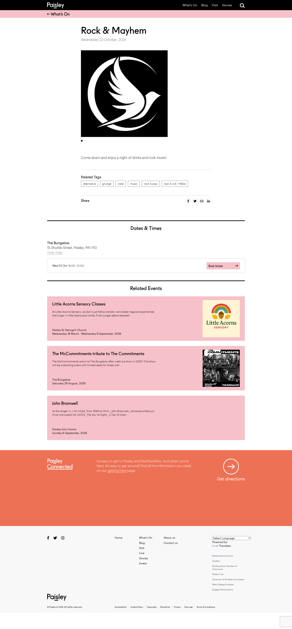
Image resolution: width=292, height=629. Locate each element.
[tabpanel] (124, 93)
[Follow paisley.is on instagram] (62, 538)
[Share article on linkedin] (208, 200)
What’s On (189, 5)
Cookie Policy (136, 607)
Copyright (151, 607)
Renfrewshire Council (222, 556)
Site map (188, 607)
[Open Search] (242, 5)
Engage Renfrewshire (222, 589)
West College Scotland (223, 584)
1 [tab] (82, 141)
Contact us (171, 542)
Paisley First (217, 574)
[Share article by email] (201, 200)
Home (119, 537)
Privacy (177, 607)
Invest (143, 563)
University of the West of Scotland (228, 579)
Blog (204, 5)
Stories (227, 5)
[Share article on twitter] (195, 200)
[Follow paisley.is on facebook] (48, 538)
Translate (225, 545)
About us (169, 537)
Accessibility (121, 607)
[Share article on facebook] (188, 200)
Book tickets (216, 266)
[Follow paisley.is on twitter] (55, 538)
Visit (215, 5)
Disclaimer (165, 607)
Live (141, 553)
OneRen (216, 561)
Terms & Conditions (206, 607)
